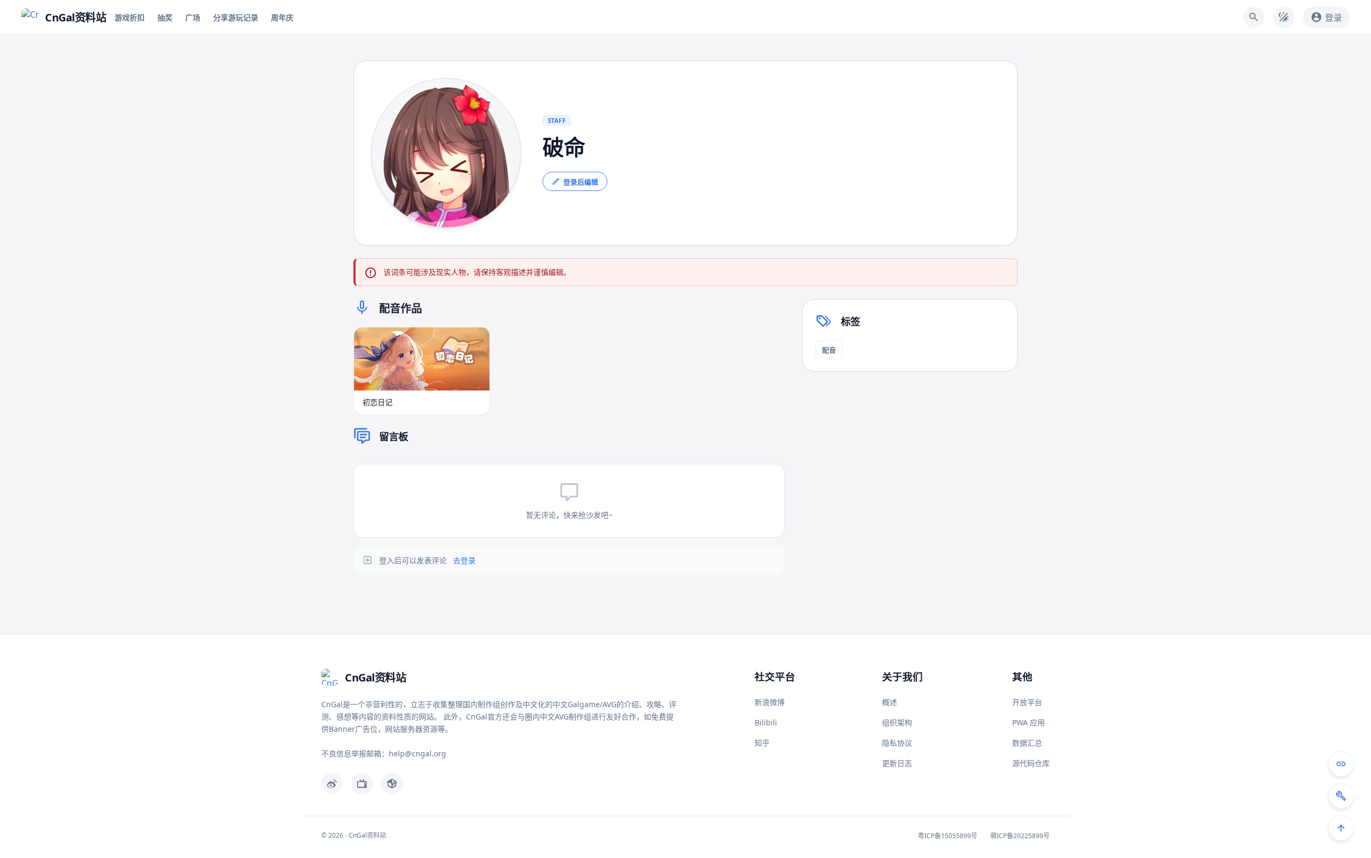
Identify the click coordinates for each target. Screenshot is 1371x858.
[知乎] (392, 783)
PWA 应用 (1028, 722)
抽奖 (164, 17)
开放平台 (1027, 702)
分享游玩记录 (235, 17)
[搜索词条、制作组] (1253, 17)
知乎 (762, 743)
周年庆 (282, 17)
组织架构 (897, 722)
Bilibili (766, 722)
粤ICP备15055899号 (947, 835)
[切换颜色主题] (1283, 17)
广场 (192, 17)
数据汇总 (1027, 743)
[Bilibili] (362, 783)
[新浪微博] (332, 783)
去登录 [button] (464, 560)
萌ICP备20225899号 (1020, 835)
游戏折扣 (130, 17)
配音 (829, 350)
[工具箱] (1341, 796)
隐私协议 (897, 743)
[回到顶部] (1341, 828)
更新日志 (897, 763)
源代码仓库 (1031, 763)
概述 (889, 702)
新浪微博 (770, 702)
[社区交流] (1341, 764)
